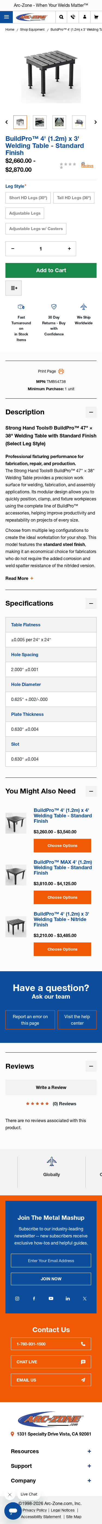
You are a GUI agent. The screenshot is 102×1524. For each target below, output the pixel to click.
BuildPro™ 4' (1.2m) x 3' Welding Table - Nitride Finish (61, 919)
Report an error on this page (30, 1020)
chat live (27, 1361)
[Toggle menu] (6, 17)
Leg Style (15, 186)
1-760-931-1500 (31, 1344)
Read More (16, 578)
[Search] (61, 17)
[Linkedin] (68, 1298)
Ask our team (51, 996)
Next (95, 122)
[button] (52, 1164)
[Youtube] (51, 1298)
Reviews (87, 166)
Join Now (51, 1278)
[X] (84, 1298)
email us (26, 1380)
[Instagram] (17, 1298)
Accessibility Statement (41, 1516)
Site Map (73, 1516)
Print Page (47, 371)
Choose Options (63, 845)
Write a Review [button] (51, 1087)
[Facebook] (34, 1298)
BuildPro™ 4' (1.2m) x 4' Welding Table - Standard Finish (63, 816)
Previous (6, 122)
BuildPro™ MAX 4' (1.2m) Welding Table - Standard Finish (63, 867)
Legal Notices (63, 1510)
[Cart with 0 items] (96, 17)
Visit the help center (77, 1020)
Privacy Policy (35, 1510)
